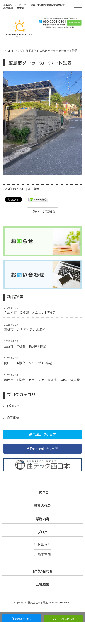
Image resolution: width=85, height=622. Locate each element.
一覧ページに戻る (42, 211)
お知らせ (13, 406)
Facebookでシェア (43, 449)
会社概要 (42, 584)
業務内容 (42, 519)
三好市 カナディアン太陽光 (26, 327)
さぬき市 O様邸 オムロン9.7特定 (30, 310)
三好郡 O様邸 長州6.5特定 (25, 344)
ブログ (19, 50)
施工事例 (31, 50)
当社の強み (42, 505)
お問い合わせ (42, 571)
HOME (7, 50)
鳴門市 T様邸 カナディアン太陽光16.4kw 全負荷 (42, 378)
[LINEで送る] (38, 199)
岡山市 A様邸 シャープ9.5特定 (28, 361)
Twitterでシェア (44, 434)
